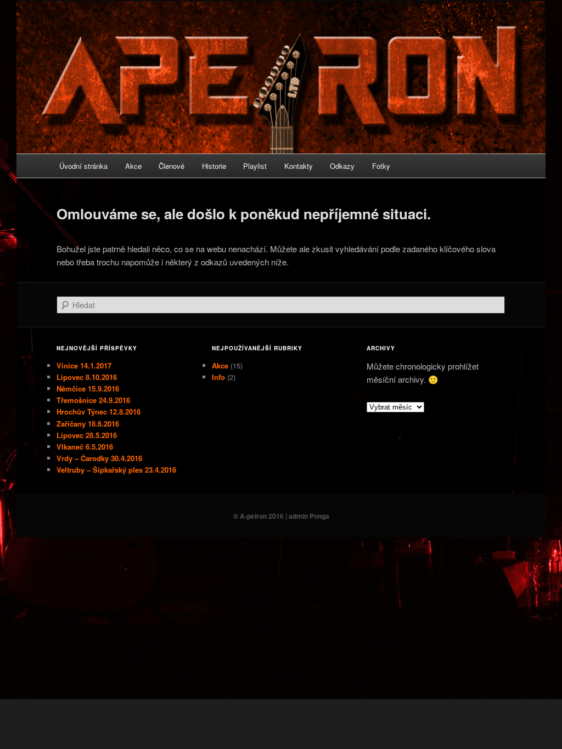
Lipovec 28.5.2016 (87, 435)
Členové (171, 166)
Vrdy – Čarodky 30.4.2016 (99, 458)
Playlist (255, 166)
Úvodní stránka (83, 166)
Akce (133, 166)
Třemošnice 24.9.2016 (93, 400)
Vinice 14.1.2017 (84, 365)
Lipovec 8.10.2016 (87, 377)
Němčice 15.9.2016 (88, 388)
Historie (214, 166)
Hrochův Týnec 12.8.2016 (98, 411)
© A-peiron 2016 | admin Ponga (281, 516)
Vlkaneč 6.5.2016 (85, 446)
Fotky (381, 166)
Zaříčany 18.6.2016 (88, 423)
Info (218, 377)
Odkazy (342, 166)
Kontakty (298, 166)
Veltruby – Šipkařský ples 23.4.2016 (116, 469)
